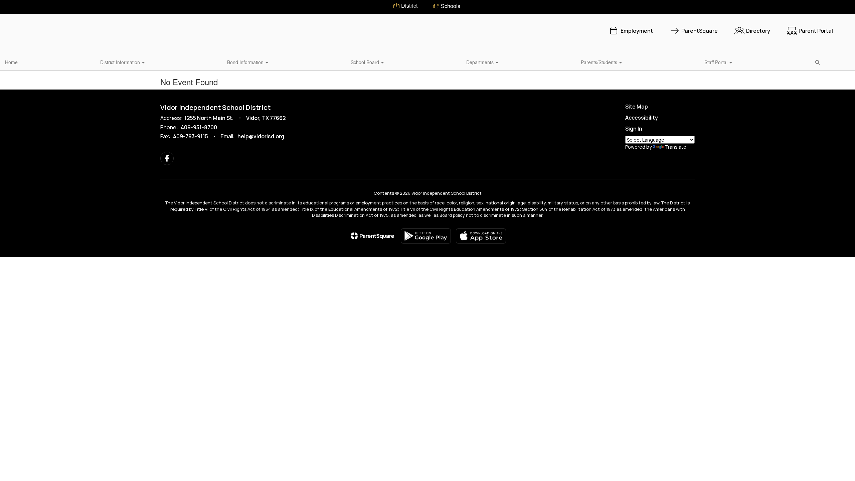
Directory (758, 30)
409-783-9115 (190, 136)
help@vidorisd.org (260, 136)
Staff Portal (716, 62)
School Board (365, 62)
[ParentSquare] (372, 236)
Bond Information (246, 62)
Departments (480, 62)
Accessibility (641, 117)
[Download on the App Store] (481, 236)
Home (11, 62)
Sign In (633, 128)
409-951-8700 (199, 127)
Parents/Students (600, 62)
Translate (675, 147)
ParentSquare (699, 30)
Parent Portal (816, 30)
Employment (637, 30)
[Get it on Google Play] (426, 236)
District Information (120, 62)
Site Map (636, 106)
